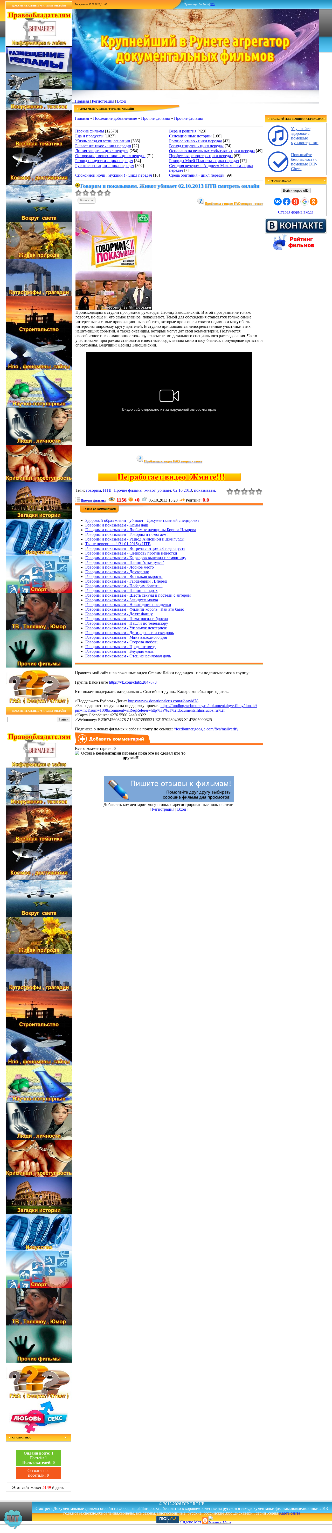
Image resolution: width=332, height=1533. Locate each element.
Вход (121, 101)
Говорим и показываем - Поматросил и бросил (126, 618)
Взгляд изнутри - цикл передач (196, 146)
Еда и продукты (89, 136)
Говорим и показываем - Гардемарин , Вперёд (126, 581)
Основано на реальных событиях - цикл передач (212, 151)
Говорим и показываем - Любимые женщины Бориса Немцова (140, 530)
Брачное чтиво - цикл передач (195, 141)
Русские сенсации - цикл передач (104, 165)
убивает (164, 490)
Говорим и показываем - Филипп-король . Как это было (134, 609)
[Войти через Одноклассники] (313, 201)
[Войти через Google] (304, 201)
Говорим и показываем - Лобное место (119, 567)
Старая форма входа (295, 212)
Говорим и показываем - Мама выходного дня (126, 637)
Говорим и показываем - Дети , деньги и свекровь (129, 632)
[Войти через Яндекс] (295, 201)
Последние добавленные (115, 118)
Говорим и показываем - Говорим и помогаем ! (127, 534)
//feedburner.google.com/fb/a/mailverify (206, 729)
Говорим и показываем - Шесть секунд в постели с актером (138, 595)
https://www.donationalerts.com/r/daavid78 (163, 701)
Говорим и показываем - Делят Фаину (119, 614)
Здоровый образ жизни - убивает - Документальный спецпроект (142, 520)
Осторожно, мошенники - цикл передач (110, 156)
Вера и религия (182, 131)
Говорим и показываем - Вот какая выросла (124, 576)
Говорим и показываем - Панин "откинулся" (124, 562)
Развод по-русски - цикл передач (104, 160)
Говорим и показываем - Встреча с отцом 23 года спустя (135, 548)
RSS (212, 4)
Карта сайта (289, 1513)
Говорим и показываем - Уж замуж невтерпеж (126, 628)
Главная (82, 101)
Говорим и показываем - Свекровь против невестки (131, 553)
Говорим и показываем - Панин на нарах (121, 590)
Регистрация (103, 101)
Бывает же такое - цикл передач (103, 146)
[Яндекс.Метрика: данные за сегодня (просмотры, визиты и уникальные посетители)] (219, 1520)
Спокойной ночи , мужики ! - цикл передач (113, 175)
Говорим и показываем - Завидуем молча (121, 600)
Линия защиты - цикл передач (101, 151)
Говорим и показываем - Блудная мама (119, 651)
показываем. (205, 490)
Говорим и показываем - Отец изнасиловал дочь (128, 656)
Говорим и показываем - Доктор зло (117, 572)
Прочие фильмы (155, 118)
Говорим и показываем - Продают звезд (120, 646)
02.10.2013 (182, 490)
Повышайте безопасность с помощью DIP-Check (304, 161)
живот (149, 490)
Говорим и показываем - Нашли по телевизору (126, 623)
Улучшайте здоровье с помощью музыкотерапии (305, 135)
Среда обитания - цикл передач (196, 175)
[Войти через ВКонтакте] (278, 201)
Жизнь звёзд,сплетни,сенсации (102, 141)
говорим (93, 490)
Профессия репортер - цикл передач (201, 156)
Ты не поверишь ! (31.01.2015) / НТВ (118, 544)
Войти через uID (295, 190)
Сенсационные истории (190, 136)
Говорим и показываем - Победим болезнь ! (124, 586)
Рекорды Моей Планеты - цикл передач (204, 160)
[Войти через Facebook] (286, 201)
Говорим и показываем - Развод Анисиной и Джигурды (134, 539)
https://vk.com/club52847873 (133, 682)
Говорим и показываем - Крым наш (116, 525)
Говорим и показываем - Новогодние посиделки (128, 604)
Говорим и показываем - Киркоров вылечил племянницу (135, 558)
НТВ (107, 490)
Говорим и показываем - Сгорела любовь (121, 642)
